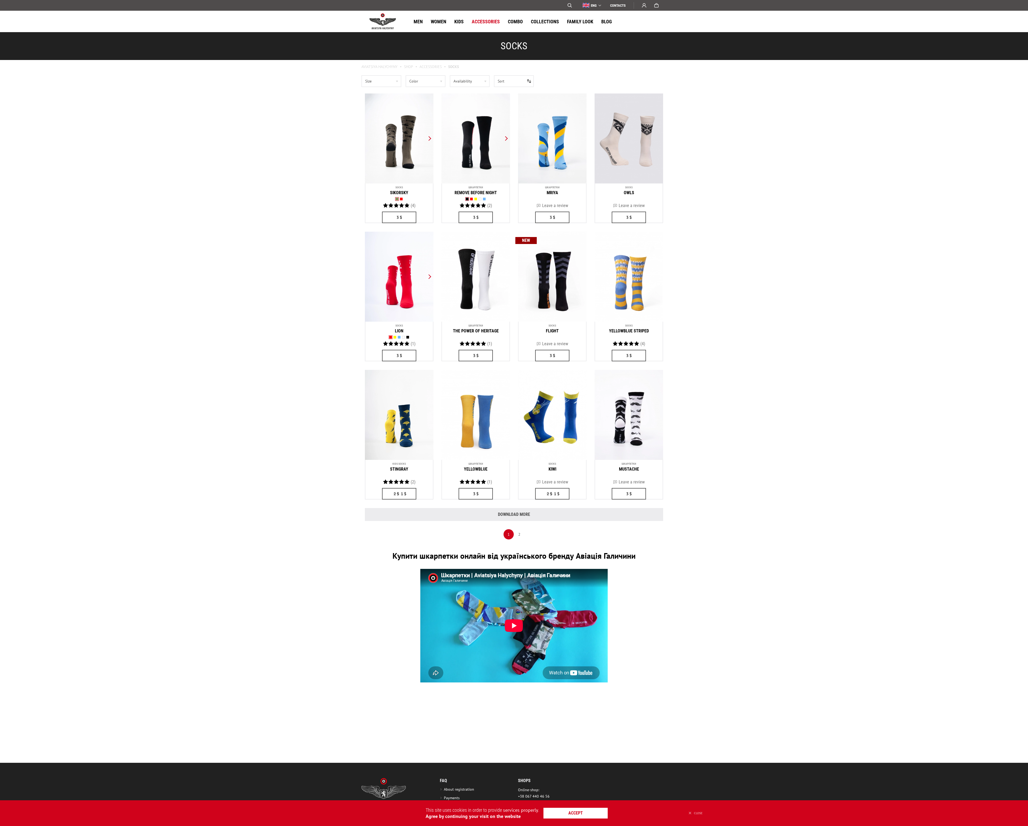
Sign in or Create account (644, 5)
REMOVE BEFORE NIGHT (476, 192)
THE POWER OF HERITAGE (476, 330)
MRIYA (552, 192)
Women (438, 21)
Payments (452, 797)
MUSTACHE (629, 469)
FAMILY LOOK (580, 21)
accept (575, 813)
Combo (515, 21)
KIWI (552, 469)
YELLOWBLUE (475, 469)
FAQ (443, 780)
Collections (545, 21)
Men (418, 21)
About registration (460, 789)
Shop (408, 66)
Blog (606, 21)
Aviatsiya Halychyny (379, 66)
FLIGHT (552, 330)
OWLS (629, 192)
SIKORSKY (399, 192)
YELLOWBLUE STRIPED (629, 330)
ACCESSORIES (486, 21)
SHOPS (524, 780)
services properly (520, 810)
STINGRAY (399, 469)
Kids (459, 21)
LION (399, 330)
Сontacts (618, 5)
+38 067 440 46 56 (534, 796)
